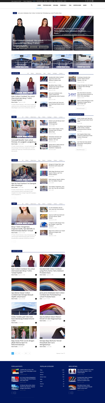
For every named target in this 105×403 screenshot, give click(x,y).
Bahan (32, 73)
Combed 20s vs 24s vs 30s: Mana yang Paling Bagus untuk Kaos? (28, 371)
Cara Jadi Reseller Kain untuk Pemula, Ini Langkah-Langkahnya (23, 141)
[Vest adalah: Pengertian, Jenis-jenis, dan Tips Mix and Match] (44, 188)
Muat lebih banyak (80, 108)
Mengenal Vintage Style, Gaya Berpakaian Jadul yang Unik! (56, 164)
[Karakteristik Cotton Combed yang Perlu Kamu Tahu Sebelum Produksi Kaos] (73, 25)
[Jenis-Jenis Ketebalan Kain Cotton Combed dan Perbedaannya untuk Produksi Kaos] (83, 43)
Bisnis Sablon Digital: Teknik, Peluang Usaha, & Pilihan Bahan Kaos (56, 130)
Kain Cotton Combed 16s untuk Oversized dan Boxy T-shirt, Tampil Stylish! (23, 98)
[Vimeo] (91, 1)
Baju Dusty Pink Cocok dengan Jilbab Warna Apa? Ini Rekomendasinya (22, 343)
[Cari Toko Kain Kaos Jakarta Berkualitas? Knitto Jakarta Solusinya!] (83, 61)
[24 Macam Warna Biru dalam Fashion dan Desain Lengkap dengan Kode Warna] (15, 387)
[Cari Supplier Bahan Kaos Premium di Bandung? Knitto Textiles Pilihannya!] (63, 61)
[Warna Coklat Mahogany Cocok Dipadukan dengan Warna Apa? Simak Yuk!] (72, 102)
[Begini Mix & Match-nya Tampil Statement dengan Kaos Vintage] (44, 232)
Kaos (13, 224)
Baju (45, 73)
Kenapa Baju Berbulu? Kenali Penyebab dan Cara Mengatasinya (50, 343)
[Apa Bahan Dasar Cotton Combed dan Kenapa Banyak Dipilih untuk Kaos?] (63, 43)
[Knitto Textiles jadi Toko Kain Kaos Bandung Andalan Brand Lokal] (21, 61)
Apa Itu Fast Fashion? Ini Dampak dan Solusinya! (23, 184)
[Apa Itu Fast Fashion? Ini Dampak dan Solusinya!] (23, 172)
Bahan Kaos (38, 73)
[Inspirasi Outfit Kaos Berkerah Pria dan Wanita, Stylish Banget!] (44, 216)
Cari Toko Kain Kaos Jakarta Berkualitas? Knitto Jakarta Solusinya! (84, 143)
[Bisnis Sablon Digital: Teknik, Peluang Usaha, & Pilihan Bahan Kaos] (44, 130)
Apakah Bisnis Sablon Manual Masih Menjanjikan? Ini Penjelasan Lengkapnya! (56, 146)
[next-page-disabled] (15, 154)
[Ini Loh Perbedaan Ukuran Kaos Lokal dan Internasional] (44, 209)
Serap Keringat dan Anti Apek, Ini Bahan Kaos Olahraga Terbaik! (85, 86)
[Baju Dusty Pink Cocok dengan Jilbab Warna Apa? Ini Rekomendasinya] (24, 332)
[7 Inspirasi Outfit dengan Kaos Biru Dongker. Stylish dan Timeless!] (44, 224)
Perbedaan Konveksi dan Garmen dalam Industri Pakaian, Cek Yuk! (55, 138)
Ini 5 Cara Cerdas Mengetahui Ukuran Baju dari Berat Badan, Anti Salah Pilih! (28, 379)
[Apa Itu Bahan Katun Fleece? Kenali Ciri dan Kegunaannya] (52, 308)
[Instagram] (87, 1)
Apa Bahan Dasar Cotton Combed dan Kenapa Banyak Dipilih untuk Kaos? (56, 86)
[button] (92, 5)
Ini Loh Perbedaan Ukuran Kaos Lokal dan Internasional (56, 208)
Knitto (41, 298)
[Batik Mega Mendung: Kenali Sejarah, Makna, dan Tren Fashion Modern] (44, 173)
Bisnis (49, 73)
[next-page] (15, 111)
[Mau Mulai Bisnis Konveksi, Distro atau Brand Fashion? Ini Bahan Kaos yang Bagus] (72, 94)
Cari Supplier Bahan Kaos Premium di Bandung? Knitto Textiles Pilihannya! (84, 135)
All (28, 73)
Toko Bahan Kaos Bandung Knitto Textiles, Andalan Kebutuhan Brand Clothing (84, 128)
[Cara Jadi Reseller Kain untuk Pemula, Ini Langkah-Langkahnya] (23, 129)
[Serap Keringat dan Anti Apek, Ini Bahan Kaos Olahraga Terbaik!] (72, 87)
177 (26, 353)
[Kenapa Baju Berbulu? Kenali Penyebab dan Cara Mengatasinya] (52, 332)
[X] (89, 1)
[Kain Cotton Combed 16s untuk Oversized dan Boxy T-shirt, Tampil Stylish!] (31, 33)
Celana (55, 117)
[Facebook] (86, 1)
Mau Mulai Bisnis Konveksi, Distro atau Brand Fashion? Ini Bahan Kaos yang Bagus (85, 94)
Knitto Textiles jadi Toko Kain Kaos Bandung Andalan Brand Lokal (36, 13)
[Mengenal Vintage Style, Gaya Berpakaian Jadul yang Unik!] (44, 166)
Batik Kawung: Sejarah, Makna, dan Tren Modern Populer (57, 180)
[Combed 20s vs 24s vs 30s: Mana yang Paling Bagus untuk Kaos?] (15, 371)
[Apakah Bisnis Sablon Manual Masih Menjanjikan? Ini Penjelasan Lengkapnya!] (44, 146)
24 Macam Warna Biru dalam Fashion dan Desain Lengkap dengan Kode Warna (27, 386)
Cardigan (55, 73)
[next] (91, 13)
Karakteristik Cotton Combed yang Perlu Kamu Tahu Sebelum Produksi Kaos (56, 78)
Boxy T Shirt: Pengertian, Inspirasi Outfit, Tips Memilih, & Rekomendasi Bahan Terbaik (23, 229)
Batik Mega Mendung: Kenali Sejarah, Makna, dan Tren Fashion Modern (56, 173)
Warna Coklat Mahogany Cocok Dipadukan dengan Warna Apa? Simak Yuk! (85, 102)
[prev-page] (12, 111)
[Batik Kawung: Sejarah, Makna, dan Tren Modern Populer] (44, 181)
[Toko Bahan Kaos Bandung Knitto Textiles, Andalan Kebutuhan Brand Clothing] (42, 61)
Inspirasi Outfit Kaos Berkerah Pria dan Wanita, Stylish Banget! (56, 216)
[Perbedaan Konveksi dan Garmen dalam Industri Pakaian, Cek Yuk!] (44, 138)
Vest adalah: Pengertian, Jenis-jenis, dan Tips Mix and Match (57, 187)
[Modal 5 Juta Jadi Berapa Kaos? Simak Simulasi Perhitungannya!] (44, 122)
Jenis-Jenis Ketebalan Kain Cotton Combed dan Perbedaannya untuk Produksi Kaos (57, 95)
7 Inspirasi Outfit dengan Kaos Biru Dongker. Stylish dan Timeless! (56, 224)
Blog (56, 26)
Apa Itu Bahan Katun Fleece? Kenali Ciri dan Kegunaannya (50, 318)
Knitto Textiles (14, 102)
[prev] (89, 13)
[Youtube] (93, 1)
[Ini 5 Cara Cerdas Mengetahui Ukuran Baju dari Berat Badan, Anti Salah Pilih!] (15, 379)
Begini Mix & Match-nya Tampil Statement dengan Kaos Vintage (57, 232)
